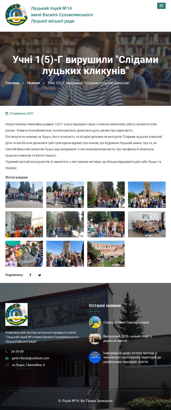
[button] (161, 6)
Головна (12, 83)
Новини (33, 83)
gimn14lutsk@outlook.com (30, 358)
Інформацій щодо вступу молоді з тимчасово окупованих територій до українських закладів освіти (132, 357)
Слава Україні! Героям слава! (126, 322)
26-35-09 (17, 351)
